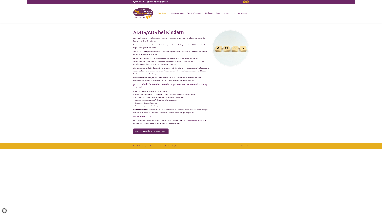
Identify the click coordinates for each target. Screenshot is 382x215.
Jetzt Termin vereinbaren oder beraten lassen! (150, 131)
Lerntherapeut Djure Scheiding (193, 120)
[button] (4, 210)
